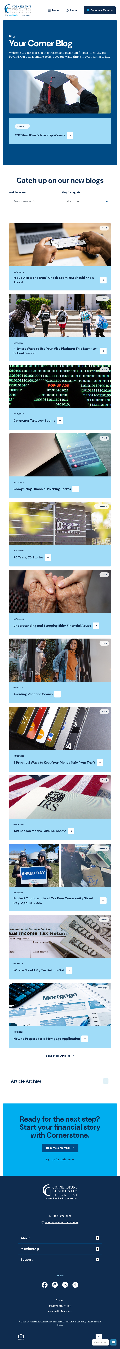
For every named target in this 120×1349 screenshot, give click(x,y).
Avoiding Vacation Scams (33, 694)
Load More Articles (58, 1056)
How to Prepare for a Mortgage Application (46, 1039)
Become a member (62, 1148)
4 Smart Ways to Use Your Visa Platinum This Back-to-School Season (55, 350)
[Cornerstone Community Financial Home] (60, 1191)
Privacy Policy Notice (60, 1305)
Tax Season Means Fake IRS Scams (39, 831)
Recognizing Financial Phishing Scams (42, 489)
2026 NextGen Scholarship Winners (40, 135)
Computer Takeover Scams (34, 420)
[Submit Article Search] (54, 201)
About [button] (25, 1238)
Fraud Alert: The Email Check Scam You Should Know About (53, 280)
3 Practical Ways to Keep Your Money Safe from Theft (54, 762)
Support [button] (27, 1260)
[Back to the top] (99, 1337)
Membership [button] (30, 1249)
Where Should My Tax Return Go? (38, 970)
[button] (60, 1081)
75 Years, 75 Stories (28, 557)
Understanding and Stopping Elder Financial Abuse (52, 626)
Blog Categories (72, 192)
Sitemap (60, 1300)
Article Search (18, 192)
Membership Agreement (60, 1311)
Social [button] (60, 1275)
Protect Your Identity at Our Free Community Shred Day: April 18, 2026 (53, 900)
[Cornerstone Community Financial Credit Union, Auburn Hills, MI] (17, 10)
